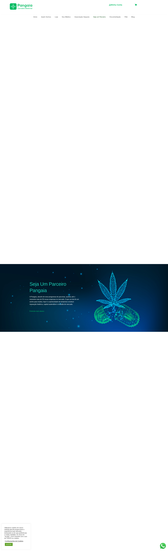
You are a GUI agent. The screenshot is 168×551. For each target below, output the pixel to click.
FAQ (126, 17)
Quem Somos (46, 17)
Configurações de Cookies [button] (14, 541)
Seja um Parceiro (99, 17)
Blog (133, 17)
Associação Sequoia (81, 17)
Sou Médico (66, 17)
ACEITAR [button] (8, 544)
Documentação (115, 17)
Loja (56, 17)
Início (35, 17)
